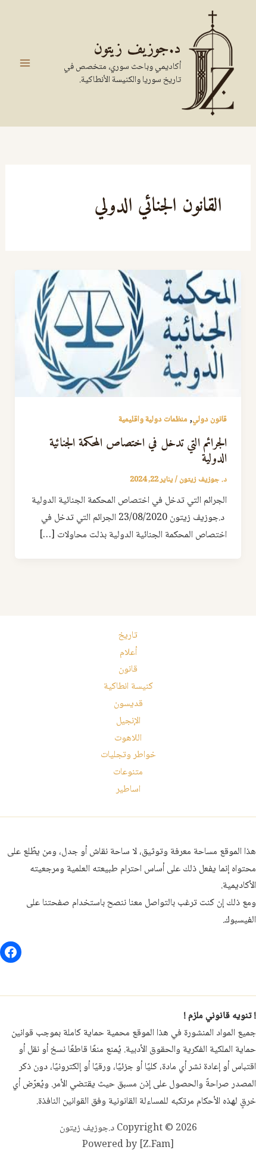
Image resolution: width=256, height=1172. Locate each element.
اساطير (128, 790)
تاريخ (128, 636)
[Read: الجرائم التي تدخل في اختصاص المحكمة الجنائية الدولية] (128, 334)
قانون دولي (209, 419)
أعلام (128, 653)
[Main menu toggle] (25, 63)
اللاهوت (128, 738)
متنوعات (128, 772)
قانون (128, 669)
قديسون (128, 704)
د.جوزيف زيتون (137, 49)
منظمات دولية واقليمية (153, 419)
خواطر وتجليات (128, 755)
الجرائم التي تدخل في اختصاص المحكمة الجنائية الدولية (138, 451)
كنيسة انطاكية (128, 687)
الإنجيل (128, 721)
